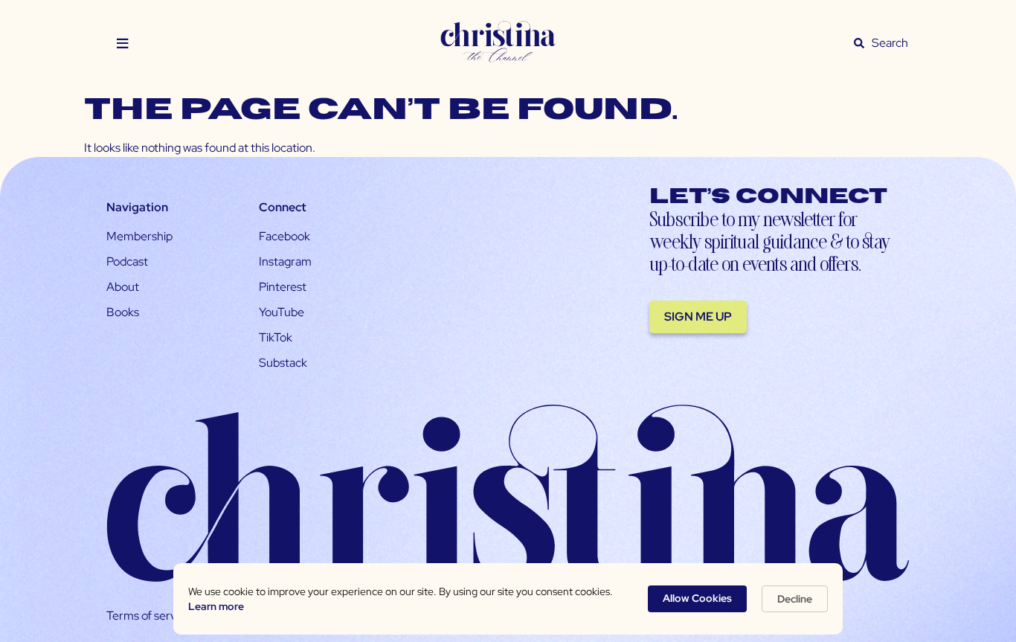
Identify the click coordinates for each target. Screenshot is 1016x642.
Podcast (127, 261)
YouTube (281, 312)
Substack (283, 362)
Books (122, 312)
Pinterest (282, 287)
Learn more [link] (216, 606)
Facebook (284, 236)
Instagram (285, 261)
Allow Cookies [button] (697, 598)
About (122, 287)
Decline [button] (794, 599)
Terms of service (148, 615)
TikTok (275, 337)
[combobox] (890, 43)
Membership (139, 236)
